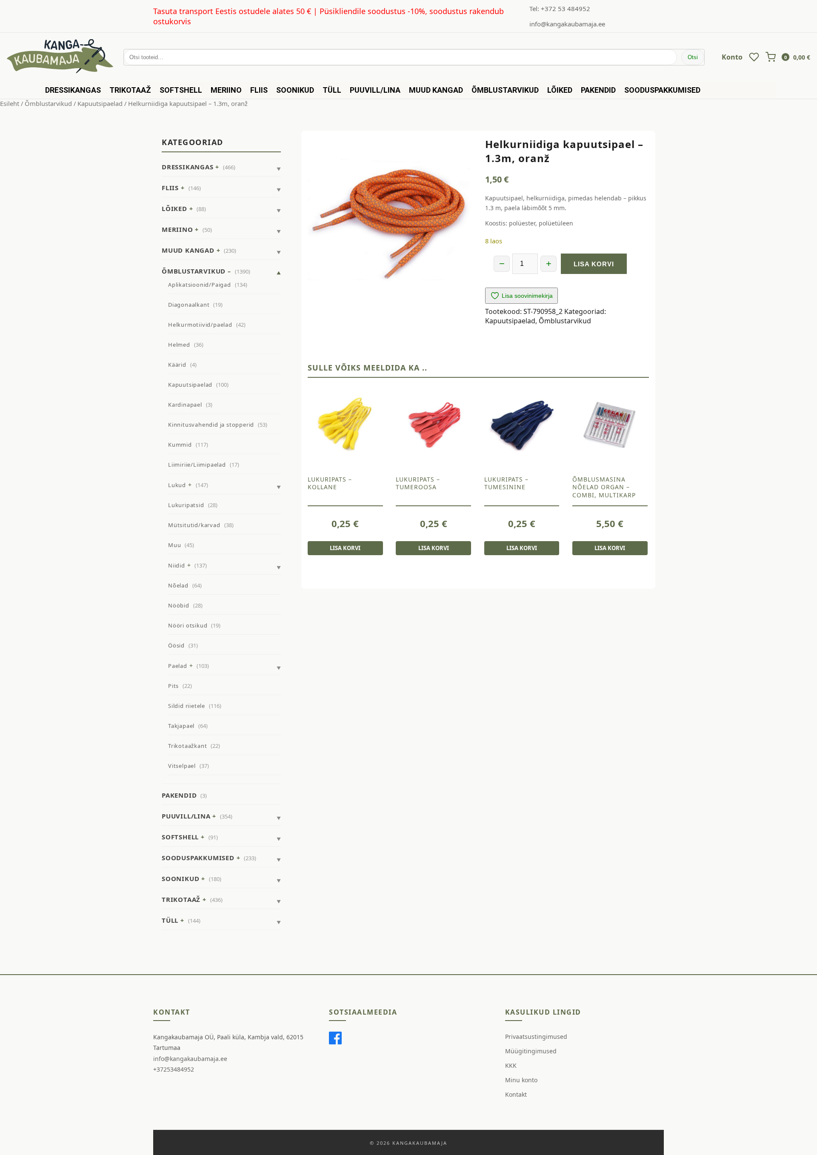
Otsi (693, 57)
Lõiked (559, 90)
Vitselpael (182, 766)
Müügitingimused (531, 1051)
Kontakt (516, 1094)
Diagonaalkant (188, 304)
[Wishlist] (754, 57)
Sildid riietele (186, 706)
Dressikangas (73, 90)
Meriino (226, 90)
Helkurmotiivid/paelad (200, 324)
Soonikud (295, 90)
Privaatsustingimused (536, 1036)
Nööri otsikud (187, 625)
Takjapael (181, 726)
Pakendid (598, 90)
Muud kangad (436, 90)
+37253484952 (173, 1069)
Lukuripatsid (186, 505)
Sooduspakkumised (662, 90)
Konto (732, 57)
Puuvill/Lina (375, 90)
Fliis (259, 90)
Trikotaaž (130, 90)
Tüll (332, 90)
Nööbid (178, 605)
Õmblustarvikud (505, 90)
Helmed (179, 344)
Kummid (180, 444)
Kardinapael (185, 404)
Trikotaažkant (187, 746)
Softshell (181, 90)
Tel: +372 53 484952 (559, 8)
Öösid (176, 645)
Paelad (177, 666)
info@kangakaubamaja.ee (567, 24)
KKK (511, 1065)
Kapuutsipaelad (100, 103)
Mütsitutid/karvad (194, 525)
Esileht (9, 103)
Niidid (176, 565)
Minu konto (521, 1080)
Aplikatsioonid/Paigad (199, 284)
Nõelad (178, 585)
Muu (174, 545)
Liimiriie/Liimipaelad (197, 464)
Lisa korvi (594, 264)
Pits (173, 686)
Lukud (177, 485)
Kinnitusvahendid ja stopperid (211, 424)
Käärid (177, 364)
